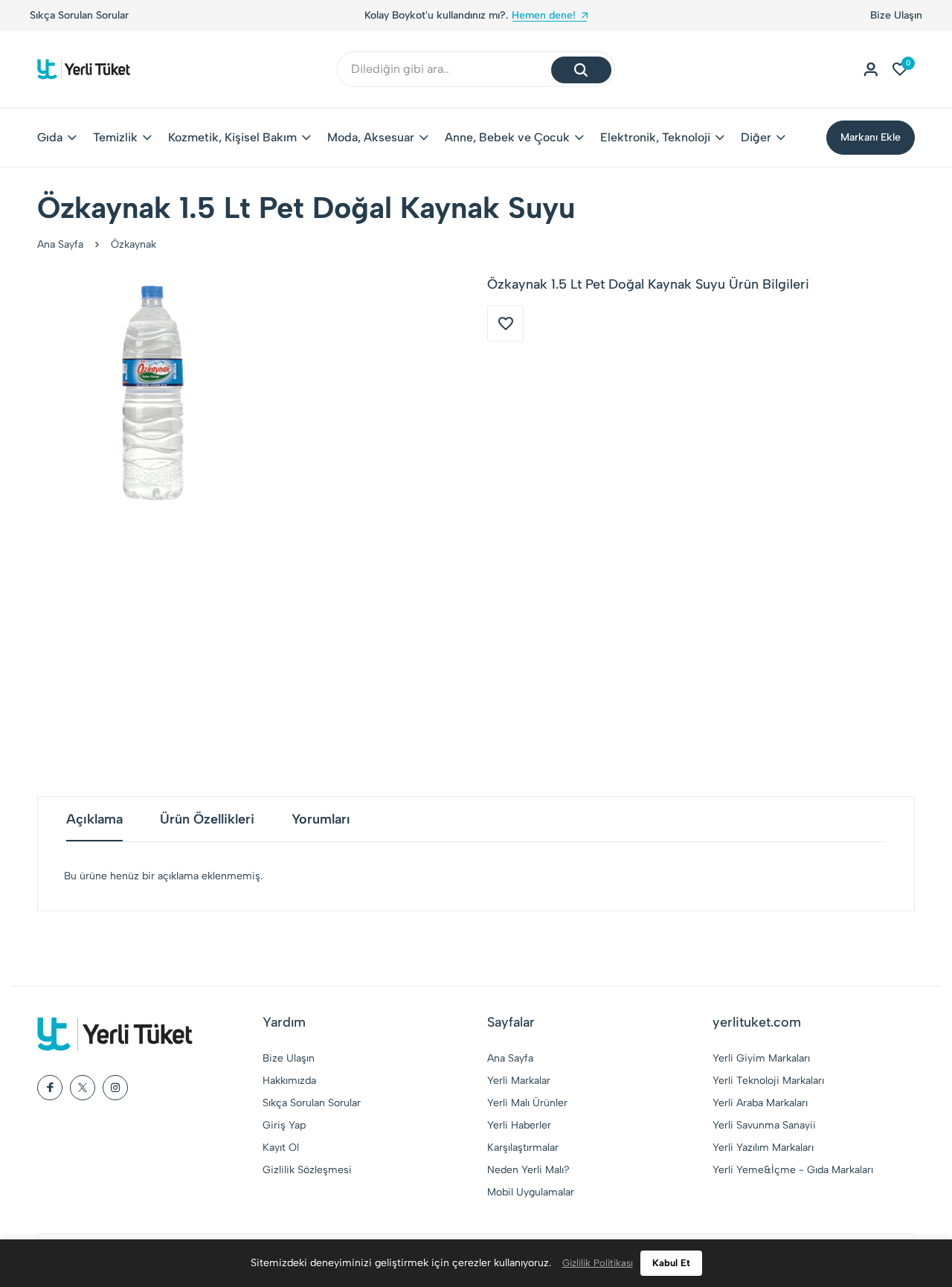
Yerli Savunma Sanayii (764, 1125)
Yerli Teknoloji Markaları (768, 1080)
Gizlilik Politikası (597, 1262)
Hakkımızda (289, 1080)
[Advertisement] (476, 655)
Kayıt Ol (281, 1147)
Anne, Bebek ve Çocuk (507, 137)
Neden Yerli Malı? (528, 1170)
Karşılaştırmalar (523, 1147)
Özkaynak (133, 244)
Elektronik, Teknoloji (655, 137)
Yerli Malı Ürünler (527, 1103)
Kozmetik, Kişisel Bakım (232, 137)
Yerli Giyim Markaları (761, 1058)
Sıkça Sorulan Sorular (79, 15)
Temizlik (115, 137)
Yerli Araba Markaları (760, 1103)
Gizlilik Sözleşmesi (307, 1170)
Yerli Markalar (518, 1080)
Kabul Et (671, 1262)
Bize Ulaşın (896, 15)
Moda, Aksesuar (370, 137)
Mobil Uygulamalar (530, 1192)
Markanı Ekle (870, 137)
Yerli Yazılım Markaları (763, 1147)
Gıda (49, 137)
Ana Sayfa (60, 244)
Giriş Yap (284, 1125)
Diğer (756, 137)
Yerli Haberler (519, 1125)
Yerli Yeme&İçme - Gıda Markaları (793, 1170)
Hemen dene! (529, 15)
